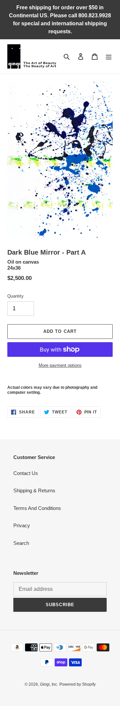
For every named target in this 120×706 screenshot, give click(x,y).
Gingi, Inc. (49, 684)
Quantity (15, 296)
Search (21, 543)
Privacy (21, 525)
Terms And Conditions (37, 508)
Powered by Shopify (77, 684)
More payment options (60, 365)
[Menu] (109, 56)
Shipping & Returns (34, 490)
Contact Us (25, 473)
